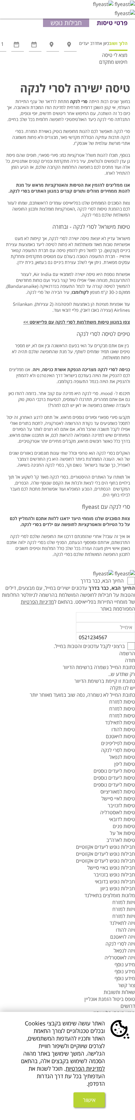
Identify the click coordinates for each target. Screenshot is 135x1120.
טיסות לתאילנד (120, 722)
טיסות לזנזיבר (121, 805)
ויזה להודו (125, 929)
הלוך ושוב (118, 43)
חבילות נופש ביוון (117, 888)
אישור (89, 1100)
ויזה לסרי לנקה (120, 943)
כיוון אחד (101, 43)
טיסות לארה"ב (120, 840)
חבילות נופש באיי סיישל (111, 867)
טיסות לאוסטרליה (117, 812)
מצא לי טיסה (114, 55)
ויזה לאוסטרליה (120, 957)
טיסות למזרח (122, 701)
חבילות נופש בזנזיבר (114, 874)
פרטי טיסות (112, 23)
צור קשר (126, 985)
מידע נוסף (125, 964)
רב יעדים (86, 43)
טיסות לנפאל (122, 757)
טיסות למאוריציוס (117, 791)
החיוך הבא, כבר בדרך (103, 580)
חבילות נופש (66, 23)
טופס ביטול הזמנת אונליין (109, 999)
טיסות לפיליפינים (118, 743)
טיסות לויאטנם (120, 736)
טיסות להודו (123, 729)
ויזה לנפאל (124, 950)
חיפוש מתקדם (113, 61)
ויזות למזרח (123, 902)
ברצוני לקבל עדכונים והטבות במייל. (89, 646)
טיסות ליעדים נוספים (114, 770)
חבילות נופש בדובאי (115, 881)
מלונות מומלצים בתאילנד (109, 895)
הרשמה (127, 653)
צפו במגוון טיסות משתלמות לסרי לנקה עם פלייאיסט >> (76, 322)
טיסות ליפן (124, 763)
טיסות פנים (124, 826)
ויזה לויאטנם (122, 936)
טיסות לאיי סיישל (118, 798)
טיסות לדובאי (122, 819)
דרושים (128, 1005)
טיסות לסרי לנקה (118, 750)
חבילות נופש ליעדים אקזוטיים (105, 846)
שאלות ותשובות (119, 992)
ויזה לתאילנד (122, 923)
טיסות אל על (122, 833)
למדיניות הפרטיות (85, 1068)
